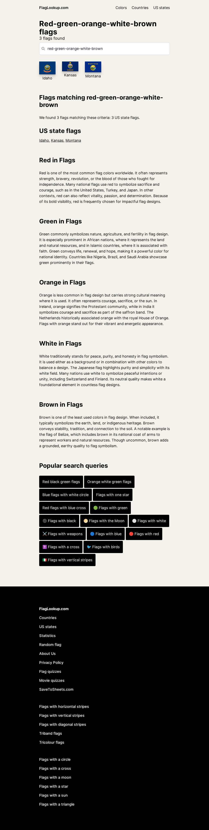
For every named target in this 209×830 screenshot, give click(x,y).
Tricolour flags (51, 742)
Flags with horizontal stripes (64, 706)
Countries (140, 7)
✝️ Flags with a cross (60, 547)
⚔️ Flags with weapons (62, 534)
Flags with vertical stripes (61, 715)
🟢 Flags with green (110, 508)
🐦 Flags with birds (103, 547)
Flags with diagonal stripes (62, 724)
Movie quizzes (51, 680)
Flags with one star (112, 495)
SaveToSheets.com (56, 689)
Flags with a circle (55, 759)
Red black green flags (61, 482)
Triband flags (50, 733)
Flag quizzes (50, 671)
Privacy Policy (51, 662)
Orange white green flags (109, 482)
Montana (73, 140)
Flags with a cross (55, 768)
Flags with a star (53, 786)
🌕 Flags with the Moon (104, 521)
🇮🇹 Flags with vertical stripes (67, 560)
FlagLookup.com (53, 7)
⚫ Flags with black (59, 521)
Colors (121, 7)
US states (161, 7)
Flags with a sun (53, 795)
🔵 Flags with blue (105, 534)
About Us (47, 653)
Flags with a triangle (56, 804)
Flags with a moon (55, 777)
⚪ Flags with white (149, 521)
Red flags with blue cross (64, 508)
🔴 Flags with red (144, 534)
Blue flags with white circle (65, 495)
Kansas (57, 140)
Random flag (50, 644)
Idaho (44, 140)
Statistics (47, 635)
